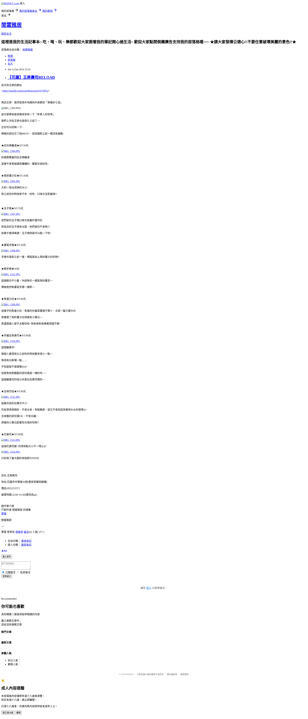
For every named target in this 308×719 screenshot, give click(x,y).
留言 (26, 532)
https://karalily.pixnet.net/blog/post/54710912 (25, 90)
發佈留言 (7, 576)
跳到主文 (6, 33)
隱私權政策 (172, 674)
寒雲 (3, 513)
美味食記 (26, 541)
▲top (4, 550)
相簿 (10, 56)
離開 (18, 712)
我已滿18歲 (8, 712)
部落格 (11, 60)
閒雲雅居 (11, 25)
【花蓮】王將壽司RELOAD (31, 77)
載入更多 (7, 556)
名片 (10, 63)
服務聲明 (184, 674)
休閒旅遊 (27, 49)
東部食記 (26, 544)
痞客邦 (19, 532)
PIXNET (130, 674)
